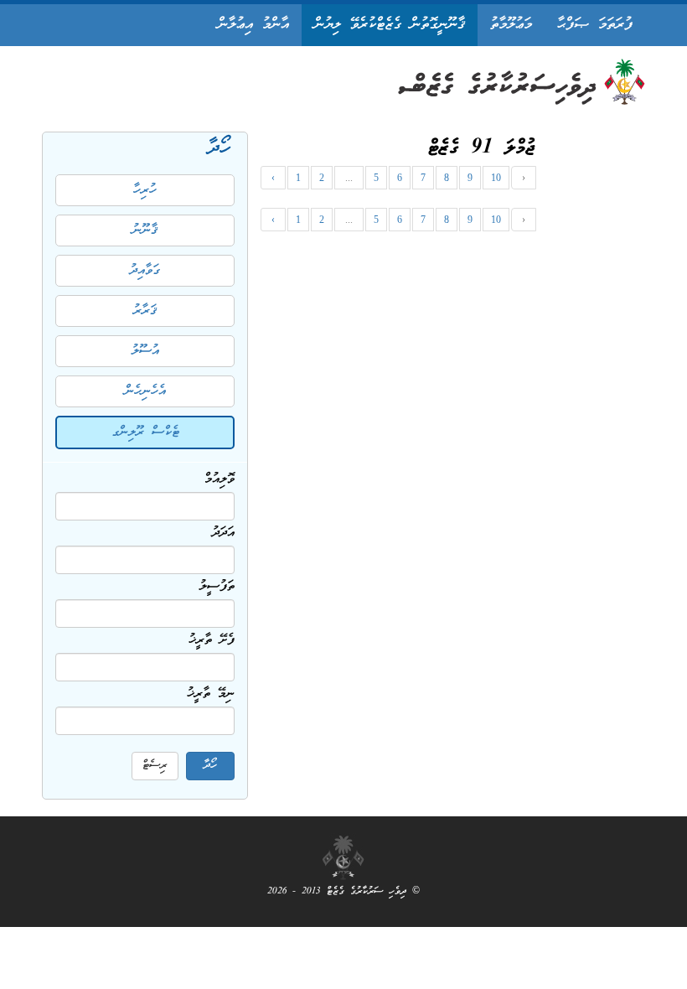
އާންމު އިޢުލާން (253, 24)
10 (496, 178)
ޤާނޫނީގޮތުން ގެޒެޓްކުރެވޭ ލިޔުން (389, 24)
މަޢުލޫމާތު (511, 24)
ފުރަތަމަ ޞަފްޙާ (595, 24)
